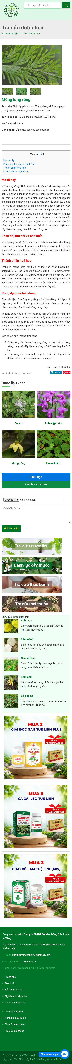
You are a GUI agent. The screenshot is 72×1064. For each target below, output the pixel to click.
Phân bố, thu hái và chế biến (18, 164)
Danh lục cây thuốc (15, 1017)
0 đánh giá (25, 373)
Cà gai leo (27, 695)
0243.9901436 (28, 961)
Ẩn (41, 154)
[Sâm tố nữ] (11, 645)
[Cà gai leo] (11, 702)
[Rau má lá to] (53, 459)
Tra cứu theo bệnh (15, 1024)
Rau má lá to (53, 463)
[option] (36, 65)
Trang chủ (10, 976)
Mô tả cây (8, 160)
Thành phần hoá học (14, 167)
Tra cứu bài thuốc (14, 1030)
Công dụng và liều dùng (16, 171)
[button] (66, 6)
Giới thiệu (10, 983)
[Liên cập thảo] (53, 419)
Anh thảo (26, 620)
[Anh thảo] (11, 626)
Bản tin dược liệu (14, 989)
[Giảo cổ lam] (11, 664)
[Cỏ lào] (18, 419)
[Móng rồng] (18, 459)
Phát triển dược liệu (15, 1002)
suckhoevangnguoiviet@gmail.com (31, 954)
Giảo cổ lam (28, 658)
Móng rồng (18, 463)
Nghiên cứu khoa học (16, 996)
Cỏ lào (18, 423)
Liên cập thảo (53, 423)
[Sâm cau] (11, 683)
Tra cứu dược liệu (12, 10)
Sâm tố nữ (27, 639)
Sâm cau (26, 677)
